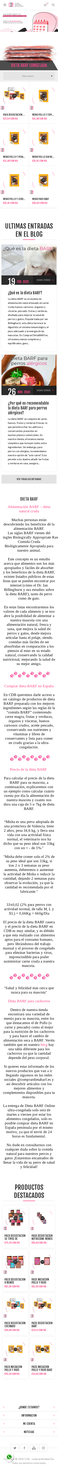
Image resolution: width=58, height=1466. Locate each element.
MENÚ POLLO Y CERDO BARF (16, 199)
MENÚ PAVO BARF (40, 199)
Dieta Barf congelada (29, 65)
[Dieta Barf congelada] (29, 51)
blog (44, 1045)
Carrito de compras (47, 3)
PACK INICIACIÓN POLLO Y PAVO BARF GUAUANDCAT (42, 1370)
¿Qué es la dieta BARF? (25, 292)
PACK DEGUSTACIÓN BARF (15, 114)
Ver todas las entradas (29, 479)
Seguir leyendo (43, 280)
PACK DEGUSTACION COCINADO (15, 1324)
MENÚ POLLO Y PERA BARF (16, 156)
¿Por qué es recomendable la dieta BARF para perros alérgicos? (28, 408)
